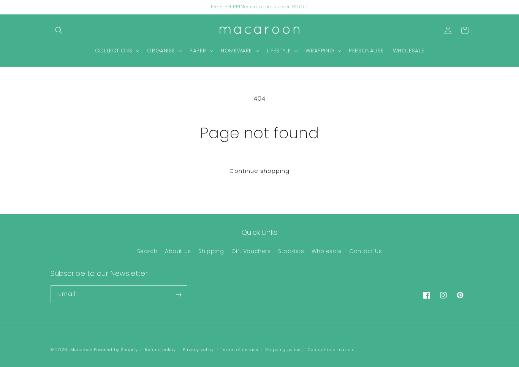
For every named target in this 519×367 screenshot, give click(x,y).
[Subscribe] (178, 295)
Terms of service (239, 349)
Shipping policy (283, 349)
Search (147, 251)
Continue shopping (259, 171)
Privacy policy (198, 349)
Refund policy (160, 349)
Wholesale (327, 251)
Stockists (291, 251)
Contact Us (365, 251)
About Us (178, 251)
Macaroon (81, 349)
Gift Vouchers (251, 251)
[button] (59, 30)
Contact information (330, 349)
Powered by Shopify (116, 349)
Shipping (211, 251)
